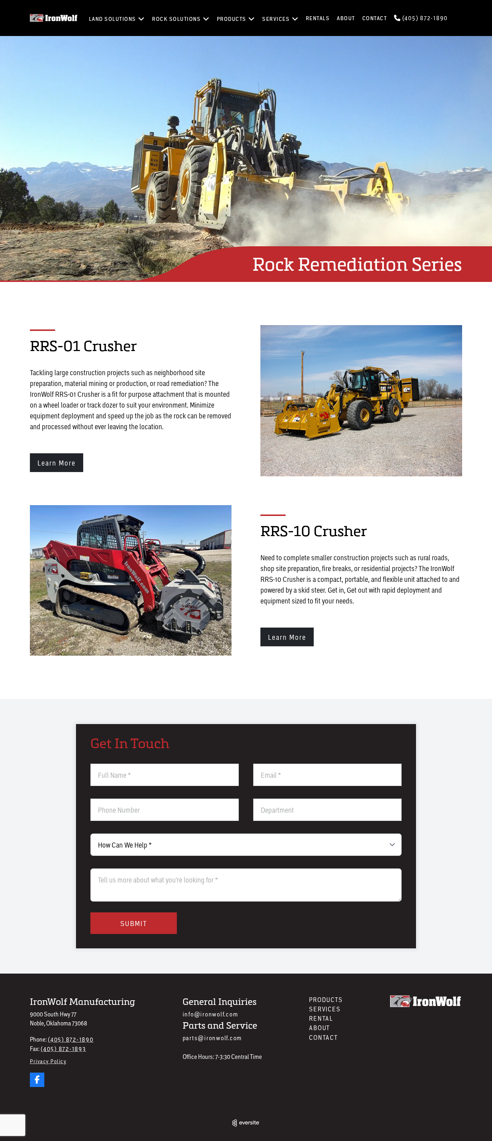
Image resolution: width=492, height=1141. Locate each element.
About (346, 18)
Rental (321, 1018)
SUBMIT (133, 923)
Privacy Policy (48, 1061)
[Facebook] (37, 1080)
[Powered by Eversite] (245, 1123)
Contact (374, 18)
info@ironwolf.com (210, 1014)
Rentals (318, 18)
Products (326, 1000)
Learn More (56, 462)
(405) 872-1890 (424, 18)
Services (324, 1009)
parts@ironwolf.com (212, 1038)
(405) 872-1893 (63, 1049)
